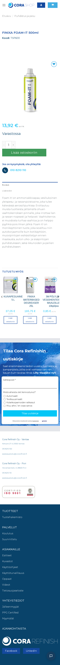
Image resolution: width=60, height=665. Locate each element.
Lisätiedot (7, 191)
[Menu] (4, 5)
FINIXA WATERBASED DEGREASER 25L (31, 301)
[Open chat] (51, 656)
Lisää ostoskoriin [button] (10, 320)
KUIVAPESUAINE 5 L (13, 298)
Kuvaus (5, 185)
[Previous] (2, 302)
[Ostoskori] (53, 5)
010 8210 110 (18, 170)
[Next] (58, 302)
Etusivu (6, 16)
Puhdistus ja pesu (24, 16)
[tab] (30, 185)
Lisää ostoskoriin (24, 152)
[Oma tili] (41, 5)
